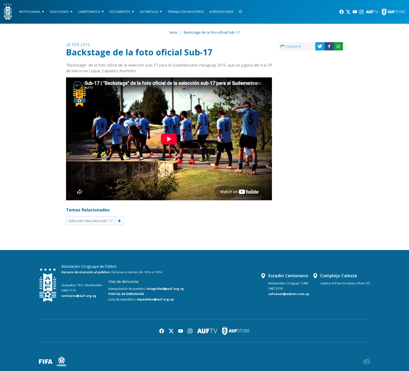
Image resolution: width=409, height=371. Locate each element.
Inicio (173, 32)
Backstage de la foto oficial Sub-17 (212, 32)
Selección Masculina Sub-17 (91, 220)
